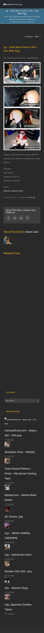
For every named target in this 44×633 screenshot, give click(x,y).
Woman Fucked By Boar (13, 191)
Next (37, 36)
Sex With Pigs (31, 197)
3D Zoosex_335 (14, 516)
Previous (29, 36)
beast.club (32, 231)
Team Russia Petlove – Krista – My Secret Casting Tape (20, 473)
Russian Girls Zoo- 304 (18, 571)
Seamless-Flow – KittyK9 (20, 451)
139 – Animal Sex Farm (18, 554)
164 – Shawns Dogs (16, 587)
